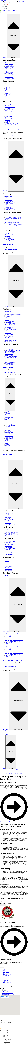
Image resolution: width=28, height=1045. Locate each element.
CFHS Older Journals (9, 198)
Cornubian (7, 108)
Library (6, 643)
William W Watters (9, 355)
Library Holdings (8, 104)
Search (1, 965)
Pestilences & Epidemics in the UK (12, 111)
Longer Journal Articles (10, 202)
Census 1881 (8, 88)
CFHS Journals (8, 197)
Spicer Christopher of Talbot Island (12, 350)
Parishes (7, 411)
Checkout (7, 440)
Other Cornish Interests (10, 425)
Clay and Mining (8, 414)
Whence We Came (9, 354)
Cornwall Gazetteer (9, 109)
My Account (7, 442)
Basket (6, 439)
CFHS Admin (8, 233)
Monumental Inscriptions (10, 67)
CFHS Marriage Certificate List (11, 348)
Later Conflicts (8, 517)
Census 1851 (8, 84)
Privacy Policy (6, 972)
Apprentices (7, 114)
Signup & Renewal (9, 196)
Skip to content (3, 0)
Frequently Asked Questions (11, 637)
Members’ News (8, 200)
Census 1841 (8, 83)
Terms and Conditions (7, 975)
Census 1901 (8, 90)
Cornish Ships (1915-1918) (10, 321)
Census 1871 (8, 87)
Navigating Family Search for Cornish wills (14, 640)
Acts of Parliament (9, 318)
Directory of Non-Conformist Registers (13, 218)
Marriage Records (9, 64)
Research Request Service (9, 136)
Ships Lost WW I (8, 546)
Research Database (9, 433)
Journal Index (8, 105)
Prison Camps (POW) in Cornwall (12, 544)
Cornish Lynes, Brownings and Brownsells (14, 217)
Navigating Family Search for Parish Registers (14, 638)
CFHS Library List (9, 313)
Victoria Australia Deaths (10, 107)
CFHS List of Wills (9, 216)
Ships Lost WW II (9, 547)
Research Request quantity (5, 903)
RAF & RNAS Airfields (10, 323)
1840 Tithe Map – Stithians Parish (12, 215)
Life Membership (8, 237)
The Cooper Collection (10, 351)
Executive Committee (9, 234)
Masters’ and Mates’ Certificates (11, 113)
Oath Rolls (7, 115)
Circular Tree (8, 636)
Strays (6, 110)
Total (1, 901)
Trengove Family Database (10, 324)
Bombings (7, 543)
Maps (6, 412)
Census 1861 (8, 86)
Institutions (7, 413)
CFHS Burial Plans (9, 311)
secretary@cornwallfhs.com (8, 1017)
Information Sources (9, 642)
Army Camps (8, 542)
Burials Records (8, 65)
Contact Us (5, 969)
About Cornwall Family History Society (13, 771)
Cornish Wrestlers (9, 349)
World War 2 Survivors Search (11, 531)
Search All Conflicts (9, 513)
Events (6, 732)
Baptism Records (8, 62)
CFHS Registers (8, 316)
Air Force (7, 559)
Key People (7, 236)
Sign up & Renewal (8, 244)
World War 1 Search (9, 514)
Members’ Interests (9, 201)
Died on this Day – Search (10, 518)
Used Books (7, 426)
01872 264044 (23, 1017)
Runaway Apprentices (9, 221)
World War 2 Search (9, 516)
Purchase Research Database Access (12, 129)
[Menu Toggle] (0, 12)
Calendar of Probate (9, 68)
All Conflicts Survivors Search (11, 532)
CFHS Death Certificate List (11, 346)
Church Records (8, 635)
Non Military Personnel (10, 575)
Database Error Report (9, 70)
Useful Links (8, 644)
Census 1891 (8, 89)
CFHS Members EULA (8, 974)
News (6, 730)
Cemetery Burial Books (10, 66)
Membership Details (9, 432)
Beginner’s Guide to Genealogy (11, 633)
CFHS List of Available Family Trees (13, 314)
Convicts (7, 320)
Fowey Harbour (8, 322)
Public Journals (8, 317)
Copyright (5, 973)
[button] (0, 1028)
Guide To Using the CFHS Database (12, 641)
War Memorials (8, 566)
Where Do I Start (8, 326)
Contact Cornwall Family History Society (13, 769)
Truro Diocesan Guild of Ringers (12, 352)
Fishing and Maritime (9, 416)
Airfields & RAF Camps (10, 541)
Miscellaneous (8, 427)
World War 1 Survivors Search (11, 529)
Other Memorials (8, 567)
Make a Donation (7, 454)
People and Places (9, 417)
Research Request (9, 434)
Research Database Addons (10, 249)
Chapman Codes (8, 634)
